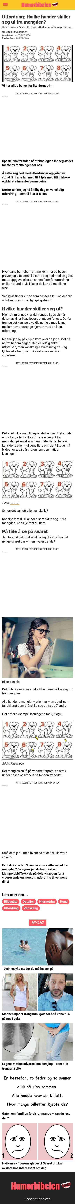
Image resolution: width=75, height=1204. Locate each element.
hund (64, 901)
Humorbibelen (9, 27)
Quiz (21, 27)
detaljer (28, 901)
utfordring (11, 908)
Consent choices (37, 1199)
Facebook (14, 503)
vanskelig (31, 908)
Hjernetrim (47, 901)
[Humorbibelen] (37, 5)
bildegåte (10, 901)
